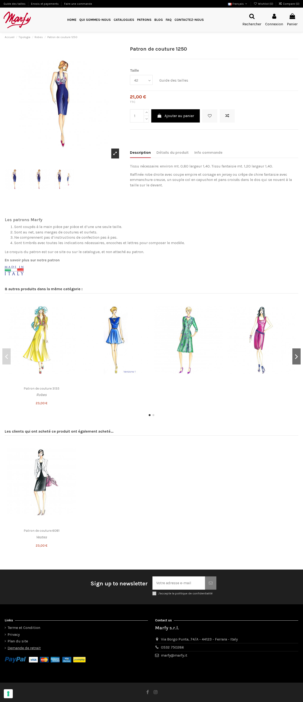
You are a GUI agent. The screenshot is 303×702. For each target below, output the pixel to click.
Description (140, 152)
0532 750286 (172, 647)
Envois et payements (45, 3)
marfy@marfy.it (174, 655)
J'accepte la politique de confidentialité (185, 593)
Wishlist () (265, 3)
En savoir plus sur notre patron (32, 260)
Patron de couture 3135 (41, 388)
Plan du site (18, 641)
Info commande (208, 152)
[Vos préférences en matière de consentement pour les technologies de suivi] (8, 693)
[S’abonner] (210, 583)
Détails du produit (172, 152)
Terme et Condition (24, 627)
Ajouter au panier (179, 116)
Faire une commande (78, 3)
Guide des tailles (15, 3)
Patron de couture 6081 (41, 531)
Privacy (14, 634)
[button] (144, 20)
